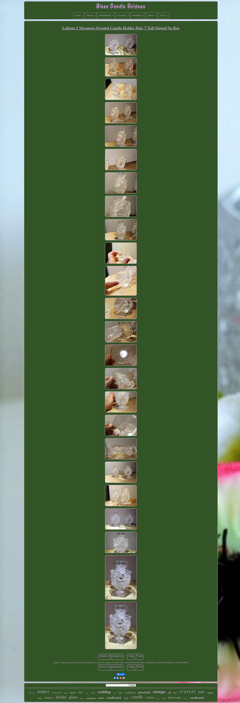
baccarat (32, 693)
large (66, 693)
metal (87, 693)
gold (114, 693)
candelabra (130, 692)
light (126, 698)
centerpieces (91, 698)
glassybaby (144, 692)
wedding (104, 692)
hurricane (174, 697)
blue (175, 693)
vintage (159, 692)
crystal (187, 692)
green (101, 697)
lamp (40, 698)
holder (61, 697)
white (81, 698)
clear (80, 692)
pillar (164, 698)
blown (72, 692)
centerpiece (57, 692)
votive (150, 697)
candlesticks (197, 697)
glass (73, 697)
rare (158, 698)
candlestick (114, 697)
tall (169, 692)
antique (210, 692)
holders (43, 691)
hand (93, 693)
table (120, 693)
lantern (48, 697)
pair (201, 692)
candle (137, 696)
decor (185, 698)
